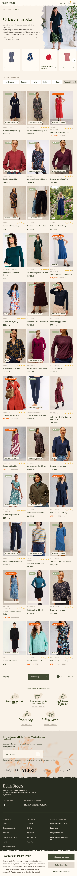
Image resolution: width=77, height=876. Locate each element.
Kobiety (10, 9)
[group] (11, 59)
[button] (3, 60)
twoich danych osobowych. (45, 760)
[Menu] (73, 2)
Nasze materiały (26, 724)
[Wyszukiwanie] (61, 3)
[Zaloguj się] (65, 3)
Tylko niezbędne (61, 865)
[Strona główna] (8, 3)
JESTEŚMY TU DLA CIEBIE (50, 724)
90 (69, 676)
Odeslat (38, 754)
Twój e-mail (10, 754)
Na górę (6, 677)
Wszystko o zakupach (38, 706)
